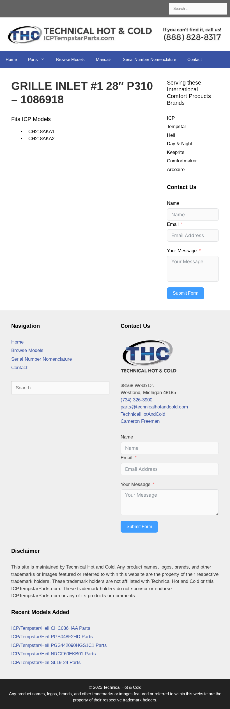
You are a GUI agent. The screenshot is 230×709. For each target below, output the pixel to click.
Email (173, 224)
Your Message (182, 250)
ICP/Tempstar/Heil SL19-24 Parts (46, 662)
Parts (33, 59)
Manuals (104, 59)
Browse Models (70, 59)
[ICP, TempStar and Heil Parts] (115, 34)
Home (11, 59)
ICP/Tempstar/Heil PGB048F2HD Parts (52, 636)
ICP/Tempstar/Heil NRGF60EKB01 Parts (53, 653)
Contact (194, 59)
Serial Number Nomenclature (149, 59)
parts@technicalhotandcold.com (154, 407)
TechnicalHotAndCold (143, 414)
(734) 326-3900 (136, 400)
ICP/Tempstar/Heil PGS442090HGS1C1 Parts (59, 645)
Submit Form (185, 293)
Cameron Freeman (140, 421)
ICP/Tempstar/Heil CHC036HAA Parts (50, 628)
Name (173, 203)
